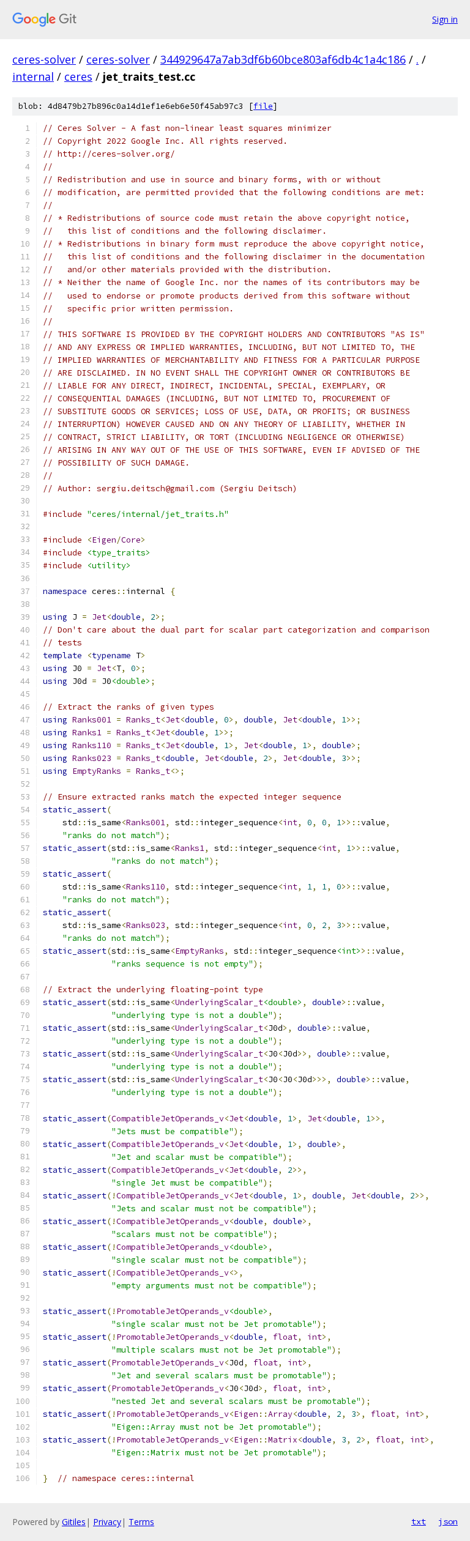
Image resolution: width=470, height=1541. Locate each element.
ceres (78, 76)
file (263, 106)
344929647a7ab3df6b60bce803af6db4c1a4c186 (283, 59)
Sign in (445, 19)
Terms (141, 1522)
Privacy (107, 1522)
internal (33, 76)
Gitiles (74, 1522)
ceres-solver (44, 59)
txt (418, 1521)
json (448, 1521)
